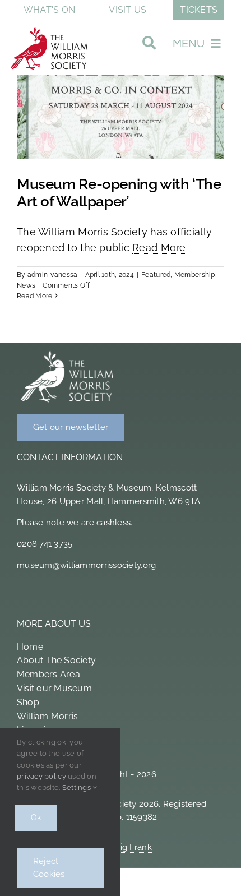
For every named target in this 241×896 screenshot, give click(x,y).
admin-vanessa (52, 275)
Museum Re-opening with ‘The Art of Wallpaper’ (119, 192)
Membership (194, 275)
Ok (36, 817)
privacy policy (41, 776)
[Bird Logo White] (67, 353)
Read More (159, 247)
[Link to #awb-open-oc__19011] (149, 46)
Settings (77, 787)
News (26, 285)
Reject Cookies (49, 867)
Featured (155, 275)
